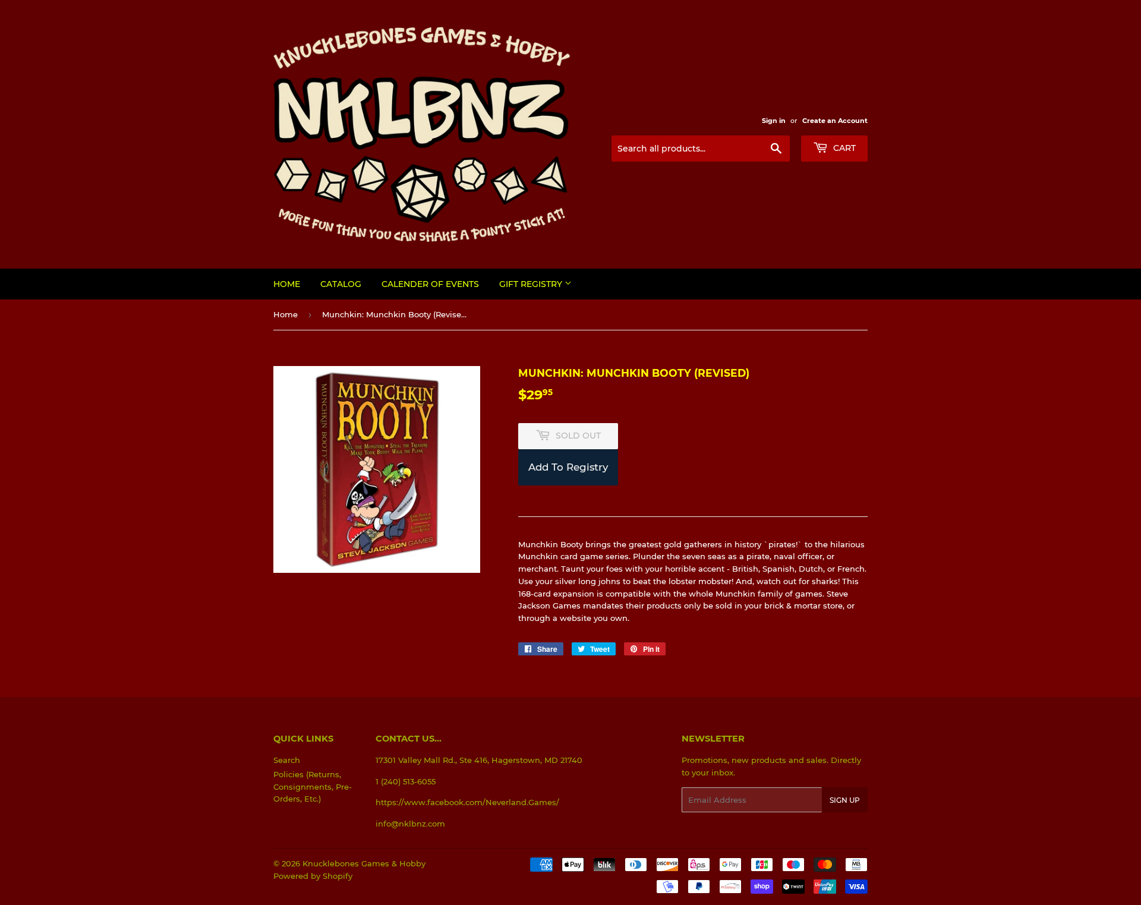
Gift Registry (532, 284)
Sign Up (845, 800)
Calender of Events (430, 284)
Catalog (340, 284)
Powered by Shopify (312, 876)
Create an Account (835, 120)
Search (286, 760)
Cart (843, 148)
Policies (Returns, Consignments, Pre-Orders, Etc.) (312, 787)
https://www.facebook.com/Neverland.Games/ (467, 802)
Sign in (774, 120)
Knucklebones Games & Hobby (363, 863)
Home (286, 284)
